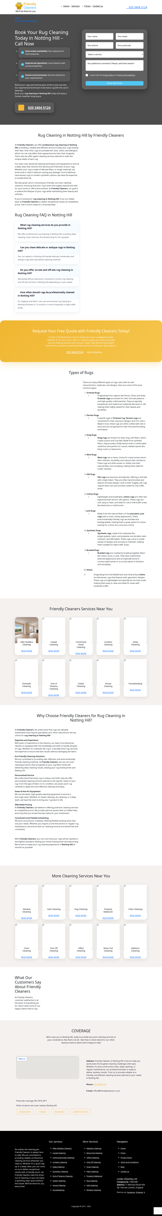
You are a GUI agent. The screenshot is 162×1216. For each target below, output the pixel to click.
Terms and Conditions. (126, 75)
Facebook (131, 1192)
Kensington (59, 1111)
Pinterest (139, 1192)
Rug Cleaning (92, 1180)
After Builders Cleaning (62, 1148)
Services (75, 6)
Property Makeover (94, 1176)
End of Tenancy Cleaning (63, 1176)
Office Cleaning (93, 1157)
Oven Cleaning (93, 1167)
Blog (122, 1167)
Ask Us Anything (94, 352)
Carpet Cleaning (59, 1153)
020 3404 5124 (99, 1084)
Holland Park (25, 1111)
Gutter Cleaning (59, 1180)
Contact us (98, 6)
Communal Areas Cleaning (63, 1157)
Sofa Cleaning (92, 1185)
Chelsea (42, 1111)
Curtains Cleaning (60, 1162)
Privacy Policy (108, 75)
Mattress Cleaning (94, 1148)
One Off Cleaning (94, 1162)
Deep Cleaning (59, 1167)
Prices (87, 6)
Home (66, 6)
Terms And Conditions (130, 1162)
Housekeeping (58, 1190)
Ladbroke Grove (80, 1111)
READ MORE (26, 651)
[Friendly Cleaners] (25, 7)
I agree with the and (112, 75)
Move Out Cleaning (94, 1153)
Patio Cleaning (92, 1171)
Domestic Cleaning (60, 1171)
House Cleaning (59, 1185)
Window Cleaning (94, 1190)
